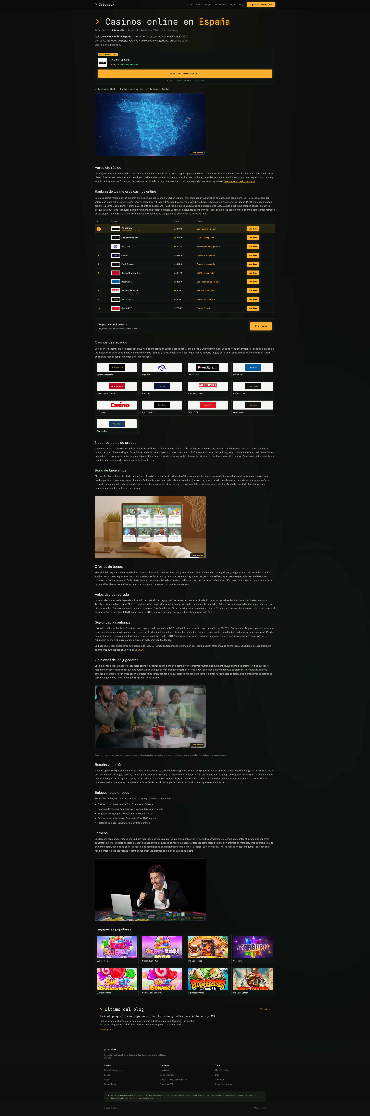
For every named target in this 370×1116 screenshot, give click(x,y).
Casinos (188, 4)
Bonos (198, 4)
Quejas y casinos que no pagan (174, 1079)
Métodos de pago (168, 1075)
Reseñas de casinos (113, 1070)
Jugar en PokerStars (261, 4)
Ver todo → (265, 1009)
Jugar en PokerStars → (185, 73)
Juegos (208, 4)
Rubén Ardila (118, 30)
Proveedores (221, 4)
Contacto (219, 1079)
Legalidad (164, 1070)
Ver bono (253, 229)
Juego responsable (223, 1084)
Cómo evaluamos (170, 30)
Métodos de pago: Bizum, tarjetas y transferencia (124, 823)
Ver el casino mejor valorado (239, 181)
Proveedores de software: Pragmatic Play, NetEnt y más (128, 818)
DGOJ (141, 649)
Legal (232, 4)
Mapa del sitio (221, 1070)
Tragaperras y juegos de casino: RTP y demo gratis (125, 813)
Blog (241, 4)
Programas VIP (166, 1084)
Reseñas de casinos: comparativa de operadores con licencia (130, 809)
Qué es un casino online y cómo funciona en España (125, 804)
